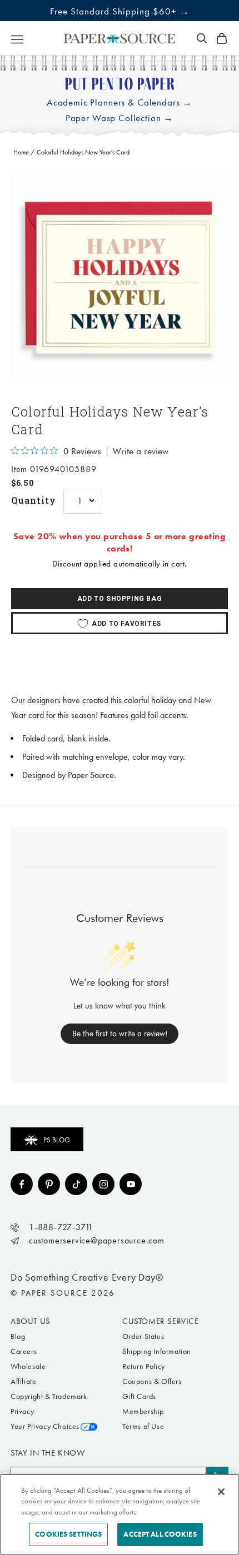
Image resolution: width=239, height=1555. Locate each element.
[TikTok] (76, 1184)
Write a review (140, 452)
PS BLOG (56, 1140)
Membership (143, 1411)
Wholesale (28, 1366)
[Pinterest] (49, 1184)
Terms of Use (143, 1426)
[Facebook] (22, 1184)
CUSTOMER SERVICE (160, 1321)
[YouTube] (131, 1184)
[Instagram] (103, 1184)
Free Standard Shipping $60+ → (120, 11)
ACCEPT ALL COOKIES (159, 1534)
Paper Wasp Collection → (120, 118)
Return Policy (143, 1366)
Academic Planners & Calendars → (119, 102)
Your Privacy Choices (45, 1426)
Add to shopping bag (119, 599)
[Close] (221, 1491)
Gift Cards (139, 1396)
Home (21, 152)
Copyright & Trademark (49, 1396)
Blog (18, 1336)
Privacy (22, 1411)
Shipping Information (156, 1351)
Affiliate (23, 1381)
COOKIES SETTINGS (68, 1534)
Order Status (143, 1336)
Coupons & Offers (152, 1381)
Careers (24, 1351)
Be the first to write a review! (119, 1033)
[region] (119, 277)
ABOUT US (31, 1321)
